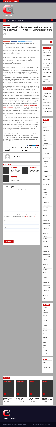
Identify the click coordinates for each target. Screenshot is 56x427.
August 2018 (45, 233)
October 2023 (46, 156)
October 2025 (46, 133)
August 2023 (45, 161)
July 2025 (45, 135)
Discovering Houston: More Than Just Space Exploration (47, 59)
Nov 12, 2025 (32, 171)
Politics (44, 342)
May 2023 (45, 166)
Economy (45, 323)
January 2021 (46, 184)
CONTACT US (20, 20)
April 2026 (45, 125)
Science (44, 345)
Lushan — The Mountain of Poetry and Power (15, 179)
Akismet (26, 216)
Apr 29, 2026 (32, 401)
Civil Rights (45, 312)
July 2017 (45, 267)
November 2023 (46, 153)
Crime (8, 25)
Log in (44, 362)
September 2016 (46, 293)
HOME (8, 20)
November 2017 (46, 256)
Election (45, 328)
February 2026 (46, 127)
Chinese (5, 25)
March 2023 (45, 171)
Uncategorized (46, 353)
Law (44, 340)
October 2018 (46, 228)
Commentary (46, 315)
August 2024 (45, 143)
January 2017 (46, 282)
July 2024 (45, 145)
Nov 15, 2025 (13, 171)
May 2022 (45, 176)
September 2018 (46, 231)
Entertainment (46, 330)
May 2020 (45, 194)
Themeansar (23, 424)
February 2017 (46, 280)
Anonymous (45, 102)
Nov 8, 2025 (13, 180)
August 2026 (45, 122)
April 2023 (45, 169)
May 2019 (45, 213)
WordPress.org (46, 370)
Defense (45, 320)
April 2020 (45, 197)
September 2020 (46, 187)
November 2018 (46, 225)
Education (45, 325)
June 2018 (45, 238)
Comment (6, 192)
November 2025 (46, 130)
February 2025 (46, 140)
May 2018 (45, 241)
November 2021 (46, 179)
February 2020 (46, 200)
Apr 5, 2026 (45, 401)
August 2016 (45, 295)
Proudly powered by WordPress (8, 424)
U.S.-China (45, 350)
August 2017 (45, 264)
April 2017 (45, 275)
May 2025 (45, 138)
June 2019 (45, 210)
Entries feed (45, 365)
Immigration (45, 333)
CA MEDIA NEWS (7, 15)
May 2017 (45, 272)
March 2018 (45, 246)
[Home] (4, 20)
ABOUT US (14, 20)
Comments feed (46, 367)
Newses (18, 424)
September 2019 (46, 205)
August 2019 (45, 207)
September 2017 (46, 262)
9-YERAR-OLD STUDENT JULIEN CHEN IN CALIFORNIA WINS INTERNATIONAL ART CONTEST (47, 71)
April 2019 (45, 215)
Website (5, 234)
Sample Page (50, 424)
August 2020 (45, 189)
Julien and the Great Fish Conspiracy (34, 399)
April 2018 (45, 244)
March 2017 (45, 277)
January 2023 (46, 174)
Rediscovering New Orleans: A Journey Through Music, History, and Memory (8, 400)
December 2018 (46, 223)
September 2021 (46, 182)
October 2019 (46, 202)
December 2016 (46, 285)
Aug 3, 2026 (19, 401)
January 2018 (46, 251)
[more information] (33, 41)
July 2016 (45, 298)
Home (33, 424)
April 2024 (45, 148)
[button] (50, 20)
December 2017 (46, 254)
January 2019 (46, 220)
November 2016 (46, 287)
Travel (16, 167)
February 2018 (46, 249)
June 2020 (45, 192)
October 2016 (46, 290)
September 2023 (46, 158)
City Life (44, 310)
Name (5, 220)
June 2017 (45, 269)
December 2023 (46, 151)
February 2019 (46, 218)
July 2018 (45, 236)
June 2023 (45, 163)
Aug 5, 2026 (6, 401)
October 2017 (46, 259)
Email (5, 227)
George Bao (11, 33)
